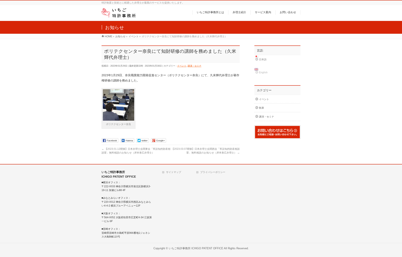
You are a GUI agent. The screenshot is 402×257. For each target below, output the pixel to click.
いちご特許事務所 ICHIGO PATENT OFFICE (196, 248)
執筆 (261, 107)
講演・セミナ (194, 66)
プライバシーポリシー (212, 172)
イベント (181, 66)
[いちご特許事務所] (120, 15)
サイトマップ (173, 172)
